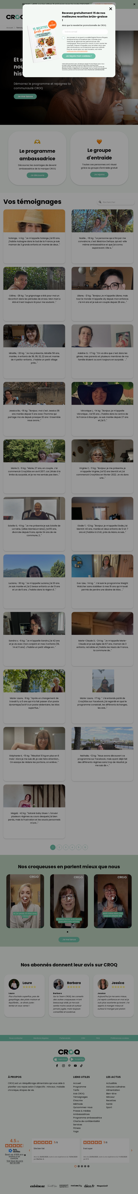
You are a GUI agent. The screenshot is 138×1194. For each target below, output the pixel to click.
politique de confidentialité (77, 51)
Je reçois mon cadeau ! (79, 56)
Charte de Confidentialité (95, 70)
